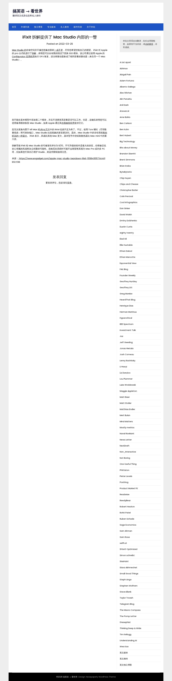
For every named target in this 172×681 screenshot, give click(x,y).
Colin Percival (126, 196)
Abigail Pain (125, 74)
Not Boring (125, 458)
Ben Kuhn (124, 129)
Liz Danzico (125, 372)
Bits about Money (128, 147)
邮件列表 (78, 26)
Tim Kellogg (125, 634)
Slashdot (124, 561)
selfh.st (123, 543)
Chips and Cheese (129, 184)
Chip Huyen (125, 178)
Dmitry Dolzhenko (128, 220)
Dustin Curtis (126, 226)
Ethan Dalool (126, 251)
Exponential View (128, 263)
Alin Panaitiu (126, 98)
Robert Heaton (127, 506)
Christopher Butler (129, 190)
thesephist (125, 622)
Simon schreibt (127, 555)
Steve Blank (125, 591)
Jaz (121, 336)
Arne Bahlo (125, 117)
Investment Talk (128, 330)
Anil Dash (124, 105)
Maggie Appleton (128, 391)
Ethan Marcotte (127, 257)
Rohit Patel (125, 512)
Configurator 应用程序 (23, 56)
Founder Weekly (127, 275)
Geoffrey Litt (126, 287)
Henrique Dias (126, 305)
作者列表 (25, 26)
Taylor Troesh (126, 597)
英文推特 (124, 658)
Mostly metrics (127, 427)
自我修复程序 (68, 123)
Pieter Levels (126, 476)
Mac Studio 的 (19, 50)
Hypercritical (126, 317)
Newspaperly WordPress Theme (101, 677)
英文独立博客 (126, 664)
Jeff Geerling (126, 342)
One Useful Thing (128, 464)
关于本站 (91, 26)
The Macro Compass (130, 610)
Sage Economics (128, 524)
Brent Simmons (127, 159)
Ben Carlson (126, 123)
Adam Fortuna (127, 80)
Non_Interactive (128, 451)
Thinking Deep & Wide (130, 628)
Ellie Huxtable (126, 245)
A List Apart (125, 62)
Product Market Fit (129, 488)
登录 (69, 182)
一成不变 (58, 50)
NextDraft (124, 445)
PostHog (124, 482)
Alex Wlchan (126, 92)
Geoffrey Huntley (128, 281)
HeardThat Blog (127, 299)
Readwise (124, 494)
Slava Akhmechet (128, 567)
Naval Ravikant (127, 433)
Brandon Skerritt (128, 153)
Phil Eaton (124, 470)
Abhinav (124, 68)
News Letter (126, 439)
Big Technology (127, 141)
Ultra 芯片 (45, 129)
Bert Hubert (125, 135)
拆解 (34, 53)
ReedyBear (125, 500)
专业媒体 (51, 26)
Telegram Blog (127, 604)
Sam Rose (125, 537)
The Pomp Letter (128, 616)
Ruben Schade (127, 518)
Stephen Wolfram (128, 585)
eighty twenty (127, 232)
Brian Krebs (125, 165)
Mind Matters (126, 421)
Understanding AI (128, 640)
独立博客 (38, 26)
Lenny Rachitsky (127, 360)
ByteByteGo (126, 171)
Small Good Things (129, 573)
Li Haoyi (123, 366)
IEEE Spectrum (126, 324)
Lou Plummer (126, 378)
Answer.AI (124, 111)
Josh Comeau (127, 354)
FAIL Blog (124, 269)
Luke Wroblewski (128, 384)
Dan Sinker (125, 208)
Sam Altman (126, 530)
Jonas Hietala (126, 348)
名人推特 (64, 26)
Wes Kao (124, 646)
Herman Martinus (128, 311)
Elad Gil (123, 238)
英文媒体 (124, 652)
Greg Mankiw (126, 293)
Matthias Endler (127, 409)
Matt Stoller (125, 403)
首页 (14, 26)
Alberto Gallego (127, 86)
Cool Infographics (128, 202)
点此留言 (149, 44)
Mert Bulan (125, 415)
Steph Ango (126, 579)
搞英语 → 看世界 (28, 11)
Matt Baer (125, 397)
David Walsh (126, 214)
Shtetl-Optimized (128, 549)
